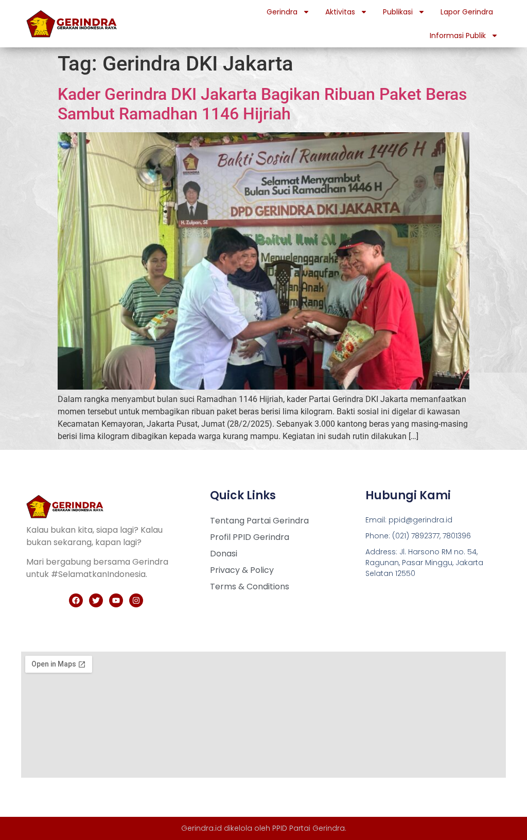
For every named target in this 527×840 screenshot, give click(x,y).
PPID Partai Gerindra (308, 828)
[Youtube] (116, 600)
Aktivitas (340, 12)
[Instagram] (136, 600)
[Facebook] (76, 600)
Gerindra (282, 12)
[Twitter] (96, 600)
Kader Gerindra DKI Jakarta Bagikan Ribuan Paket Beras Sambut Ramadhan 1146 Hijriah (262, 104)
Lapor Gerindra (467, 12)
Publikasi (398, 12)
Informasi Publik (458, 35)
